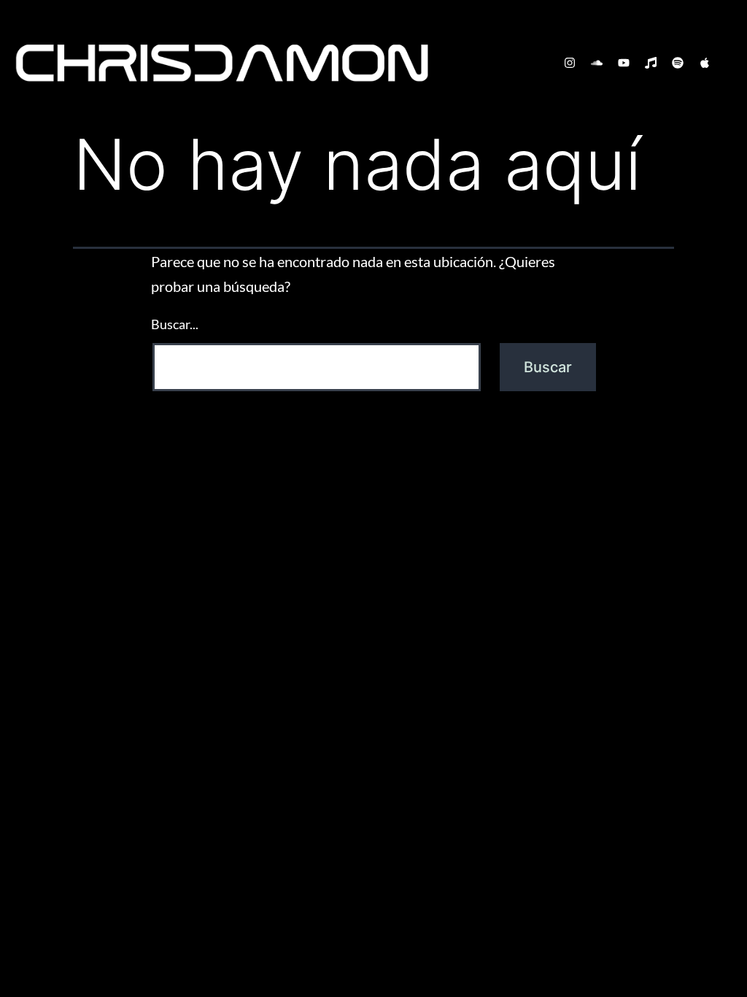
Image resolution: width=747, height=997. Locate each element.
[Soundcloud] (596, 62)
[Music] (650, 62)
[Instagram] (569, 62)
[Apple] (704, 62)
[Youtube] (623, 62)
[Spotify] (677, 62)
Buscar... (174, 324)
